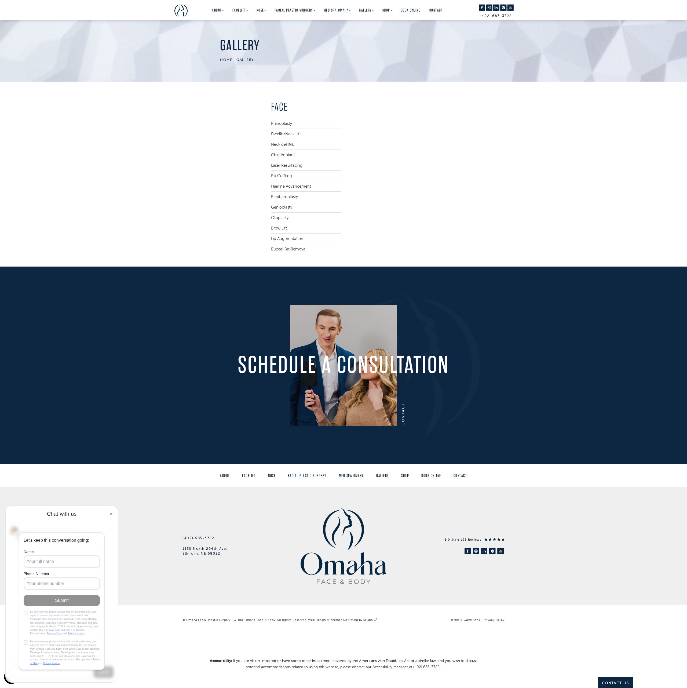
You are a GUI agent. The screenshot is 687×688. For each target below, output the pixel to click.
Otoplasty (279, 217)
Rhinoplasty (281, 123)
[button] (482, 8)
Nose (260, 10)
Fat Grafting (281, 175)
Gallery (365, 10)
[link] (198, 538)
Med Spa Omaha (336, 10)
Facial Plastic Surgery (294, 10)
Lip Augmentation (287, 238)
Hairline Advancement (291, 186)
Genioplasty (281, 207)
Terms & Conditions (465, 620)
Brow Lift (279, 228)
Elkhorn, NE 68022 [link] (201, 553)
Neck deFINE (282, 144)
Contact (436, 10)
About (217, 10)
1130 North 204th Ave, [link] (205, 548)
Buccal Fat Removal (288, 249)
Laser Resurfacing (286, 165)
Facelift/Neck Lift (286, 133)
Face (279, 107)
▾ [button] (223, 10)
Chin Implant (283, 154)
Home (226, 59)
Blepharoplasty (284, 196)
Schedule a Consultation (343, 364)
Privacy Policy (494, 620)
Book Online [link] (411, 10)
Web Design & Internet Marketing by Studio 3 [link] (343, 620)
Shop (386, 10)
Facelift (239, 10)
